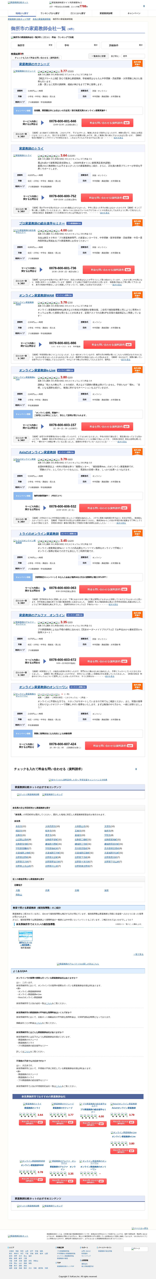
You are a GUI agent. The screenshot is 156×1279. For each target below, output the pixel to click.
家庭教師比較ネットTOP (65, 1266)
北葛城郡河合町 (111, 853)
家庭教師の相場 (62, 1258)
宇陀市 (107, 835)
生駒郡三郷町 (81, 839)
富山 (25, 1256)
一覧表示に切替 (99, 56)
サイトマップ (86, 1256)
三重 (25, 1258)
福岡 (10, 1268)
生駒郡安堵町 (22, 844)
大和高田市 (50, 826)
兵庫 (47, 890)
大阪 (18, 890)
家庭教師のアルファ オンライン (42, 615)
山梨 (46, 1253)
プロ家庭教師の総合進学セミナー (42, 223)
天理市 (107, 826)
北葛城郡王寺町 (52, 853)
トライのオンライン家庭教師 (39, 533)
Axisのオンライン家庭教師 (37, 452)
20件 (70, 622)
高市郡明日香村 (111, 848)
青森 (17, 1251)
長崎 (20, 1268)
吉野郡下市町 (81, 857)
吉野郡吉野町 (22, 857)
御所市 (107, 831)
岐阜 (20, 1258)
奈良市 (19, 826)
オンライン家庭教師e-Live (37, 370)
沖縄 (46, 1268)
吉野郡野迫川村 (52, 861)
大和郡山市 (80, 826)
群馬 (36, 1253)
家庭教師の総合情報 (105, 1251)
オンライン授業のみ (64, 295)
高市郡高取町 (81, 848)
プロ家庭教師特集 (63, 1251)
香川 (15, 1266)
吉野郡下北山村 (111, 861)
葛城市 (78, 835)
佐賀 (15, 1268)
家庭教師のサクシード (34, 64)
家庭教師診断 (106, 13)
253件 (70, 71)
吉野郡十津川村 (82, 861)
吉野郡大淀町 (51, 857)
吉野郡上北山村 (23, 866)
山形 (26, 1251)
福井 (30, 1256)
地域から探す (22, 13)
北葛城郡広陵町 (82, 853)
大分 (30, 1268)
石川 (20, 1256)
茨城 (31, 1253)
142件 (70, 541)
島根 (25, 1263)
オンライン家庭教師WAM (36, 295)
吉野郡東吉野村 (82, 866)
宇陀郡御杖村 (51, 848)
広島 (10, 1263)
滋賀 (106, 890)
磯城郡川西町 (51, 844)
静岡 (15, 1258)
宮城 (36, 1251)
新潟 (10, 1256)
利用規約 (85, 1253)
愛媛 (10, 1266)
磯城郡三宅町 (81, 844)
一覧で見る (139, 954)
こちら (49, 1003)
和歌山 (19, 894)
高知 (25, 1266)
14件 (70, 231)
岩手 (31, 1251)
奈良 (30, 1261)
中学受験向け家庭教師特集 (66, 1253)
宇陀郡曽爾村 (22, 848)
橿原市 (19, 831)
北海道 (11, 1251)
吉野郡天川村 (22, 861)
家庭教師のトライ (31, 148)
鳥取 (30, 1263)
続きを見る (118, 138)
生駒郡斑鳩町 (110, 839)
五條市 (78, 831)
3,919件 (71, 156)
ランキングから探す (50, 13)
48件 (70, 459)
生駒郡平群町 (51, 839)
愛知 (10, 1258)
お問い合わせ (86, 1251)
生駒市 (19, 835)
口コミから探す (78, 13)
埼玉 (21, 1253)
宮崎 (35, 1268)
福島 (41, 1251)
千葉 (26, 1253)
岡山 (15, 1263)
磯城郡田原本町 (111, 844)
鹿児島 (40, 1268)
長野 (15, 1256)
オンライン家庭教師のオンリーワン (43, 687)
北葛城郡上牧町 (23, 853)
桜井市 (48, 831)
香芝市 (48, 835)
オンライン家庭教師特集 (65, 1256)
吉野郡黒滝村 (110, 857)
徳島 (20, 1266)
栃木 (41, 1253)
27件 (70, 303)
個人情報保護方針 (88, 1266)
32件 (70, 378)
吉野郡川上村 (51, 866)
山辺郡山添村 (22, 839)
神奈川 (16, 1253)
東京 (10, 1253)
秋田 (21, 1251)
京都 (77, 890)
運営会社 (85, 1264)
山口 (20, 1263)
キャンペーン (134, 13)
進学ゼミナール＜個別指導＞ (25, 943)
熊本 (25, 1268)
